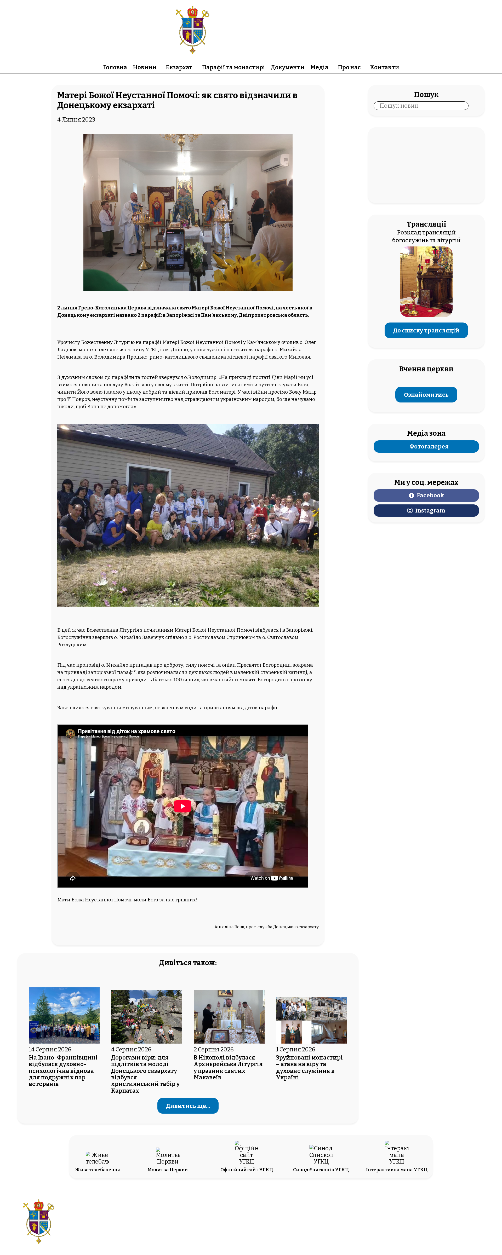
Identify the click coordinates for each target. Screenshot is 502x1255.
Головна (115, 67)
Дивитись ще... (188, 1105)
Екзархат (179, 67)
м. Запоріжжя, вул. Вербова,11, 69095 (221, 1218)
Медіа (319, 67)
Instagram (430, 510)
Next (312, 514)
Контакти (384, 67)
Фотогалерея (429, 446)
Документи (288, 67)
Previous (64, 514)
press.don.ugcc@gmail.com (221, 1226)
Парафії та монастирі (233, 67)
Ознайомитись (426, 394)
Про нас (349, 67)
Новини (145, 67)
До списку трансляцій (426, 330)
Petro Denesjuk (429, 1226)
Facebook (430, 495)
